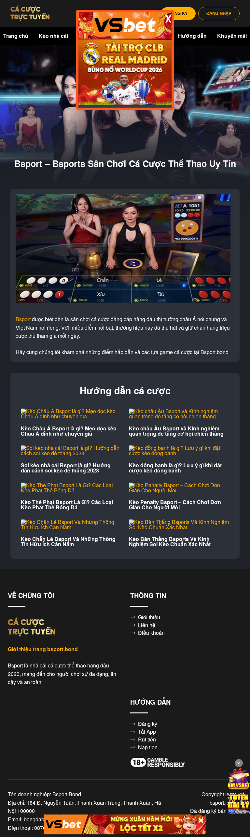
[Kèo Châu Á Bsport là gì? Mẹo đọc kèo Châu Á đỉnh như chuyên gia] (71, 414)
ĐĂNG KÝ (178, 13)
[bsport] (29, 13)
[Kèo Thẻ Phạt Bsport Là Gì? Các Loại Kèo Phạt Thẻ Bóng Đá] (71, 488)
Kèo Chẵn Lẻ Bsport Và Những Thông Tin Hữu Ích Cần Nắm (68, 541)
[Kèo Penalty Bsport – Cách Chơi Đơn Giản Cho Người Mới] (179, 488)
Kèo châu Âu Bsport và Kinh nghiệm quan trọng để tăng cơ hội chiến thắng (176, 431)
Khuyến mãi (232, 35)
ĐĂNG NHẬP (218, 13)
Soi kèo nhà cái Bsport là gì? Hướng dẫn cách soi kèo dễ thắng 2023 (66, 468)
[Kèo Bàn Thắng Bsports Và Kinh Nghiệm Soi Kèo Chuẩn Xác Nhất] (179, 524)
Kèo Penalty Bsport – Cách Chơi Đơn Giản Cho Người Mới (175, 505)
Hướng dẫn (192, 35)
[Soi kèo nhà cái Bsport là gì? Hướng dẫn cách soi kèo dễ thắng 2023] (71, 450)
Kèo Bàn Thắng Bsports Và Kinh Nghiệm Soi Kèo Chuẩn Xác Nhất (170, 541)
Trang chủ (15, 35)
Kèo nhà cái (53, 35)
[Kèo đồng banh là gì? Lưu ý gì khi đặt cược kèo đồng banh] (179, 450)
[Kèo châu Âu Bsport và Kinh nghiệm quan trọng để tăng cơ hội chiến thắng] (179, 414)
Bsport (23, 319)
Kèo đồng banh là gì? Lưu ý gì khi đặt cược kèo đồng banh (175, 468)
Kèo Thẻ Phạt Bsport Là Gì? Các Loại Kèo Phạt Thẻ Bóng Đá (67, 505)
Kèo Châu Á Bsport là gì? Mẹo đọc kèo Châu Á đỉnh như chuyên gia (69, 431)
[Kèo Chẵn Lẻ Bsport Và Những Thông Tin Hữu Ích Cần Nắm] (71, 524)
